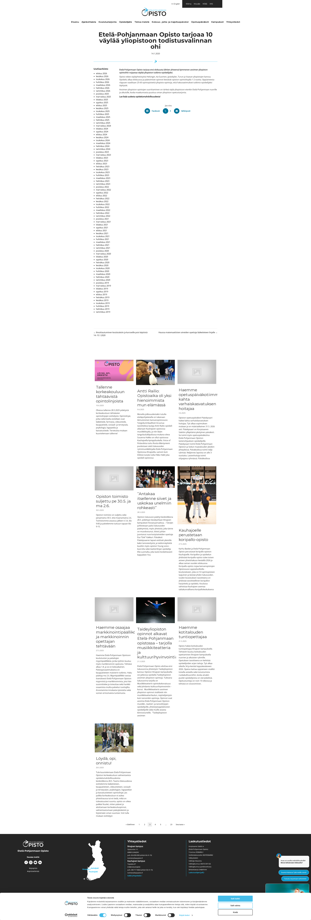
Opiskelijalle (125, 22)
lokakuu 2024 (102, 128)
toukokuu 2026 (103, 79)
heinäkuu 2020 (102, 262)
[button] (26, 862)
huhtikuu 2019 (102, 306)
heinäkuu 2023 (102, 166)
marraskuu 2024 (103, 125)
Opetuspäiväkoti (200, 22)
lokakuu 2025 (102, 99)
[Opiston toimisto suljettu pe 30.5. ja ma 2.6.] (114, 528)
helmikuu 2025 (102, 120)
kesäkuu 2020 (102, 265)
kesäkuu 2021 (102, 233)
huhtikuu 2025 (102, 114)
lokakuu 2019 (102, 288)
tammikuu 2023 (103, 184)
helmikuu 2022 (102, 213)
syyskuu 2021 (102, 227)
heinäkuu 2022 (102, 198)
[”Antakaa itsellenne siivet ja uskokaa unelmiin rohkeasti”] (155, 528)
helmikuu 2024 (102, 146)
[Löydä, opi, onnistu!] (114, 770)
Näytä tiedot (184, 915)
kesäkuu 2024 (102, 137)
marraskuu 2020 (103, 253)
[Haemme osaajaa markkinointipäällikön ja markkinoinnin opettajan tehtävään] (114, 657)
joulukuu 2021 (102, 219)
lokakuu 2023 (102, 157)
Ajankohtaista (89, 22)
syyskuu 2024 (102, 131)
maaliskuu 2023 (103, 178)
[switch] (127, 915)
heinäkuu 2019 (102, 297)
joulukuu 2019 (102, 283)
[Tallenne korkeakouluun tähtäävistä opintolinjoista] (114, 410)
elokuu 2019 (101, 294)
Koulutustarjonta (108, 22)
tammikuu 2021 (103, 248)
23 (171, 824)
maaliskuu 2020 (103, 274)
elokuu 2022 (101, 195)
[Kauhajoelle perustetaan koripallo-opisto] (196, 528)
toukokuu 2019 (103, 303)
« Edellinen (130, 824)
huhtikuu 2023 (102, 175)
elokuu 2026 (101, 73)
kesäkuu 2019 (102, 300)
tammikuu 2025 (103, 123)
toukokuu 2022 (103, 204)
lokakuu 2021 (102, 224)
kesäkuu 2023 (102, 169)
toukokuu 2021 (103, 236)
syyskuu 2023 (102, 160)
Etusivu (75, 22)
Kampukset (217, 22)
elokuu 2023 (101, 163)
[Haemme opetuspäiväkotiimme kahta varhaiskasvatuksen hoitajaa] (196, 410)
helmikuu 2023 (102, 181)
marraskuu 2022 (103, 189)
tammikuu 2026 (103, 91)
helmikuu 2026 (102, 88)
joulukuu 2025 (102, 93)
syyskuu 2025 (102, 102)
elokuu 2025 (101, 105)
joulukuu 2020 (102, 251)
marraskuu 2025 (103, 96)
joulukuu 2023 (102, 152)
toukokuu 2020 (103, 268)
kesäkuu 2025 (102, 108)
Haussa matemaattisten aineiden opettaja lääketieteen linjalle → (188, 332)
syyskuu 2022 (102, 192)
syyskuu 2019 (102, 291)
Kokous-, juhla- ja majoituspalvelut (170, 22)
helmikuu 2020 (102, 277)
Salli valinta (235, 905)
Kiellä (235, 912)
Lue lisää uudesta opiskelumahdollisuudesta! (139, 96)
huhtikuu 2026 (102, 82)
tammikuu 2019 (103, 312)
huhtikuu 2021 (102, 239)
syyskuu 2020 (102, 259)
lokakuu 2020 (102, 256)
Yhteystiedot (233, 22)
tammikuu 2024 (103, 149)
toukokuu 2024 (103, 140)
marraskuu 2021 (103, 221)
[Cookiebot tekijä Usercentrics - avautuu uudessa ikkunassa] (71, 915)
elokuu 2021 (101, 230)
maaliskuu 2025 (103, 117)
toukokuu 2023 (103, 172)
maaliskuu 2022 (103, 210)
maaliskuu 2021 (103, 242)
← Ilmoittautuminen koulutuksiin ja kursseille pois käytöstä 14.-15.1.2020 (120, 334)
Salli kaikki (235, 899)
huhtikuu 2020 (102, 271)
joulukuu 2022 (102, 187)
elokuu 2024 (101, 134)
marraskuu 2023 (103, 155)
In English (175, 4)
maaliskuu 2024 (103, 143)
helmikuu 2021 (102, 245)
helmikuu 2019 (102, 309)
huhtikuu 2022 (102, 207)
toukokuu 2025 (103, 111)
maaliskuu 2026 (103, 85)
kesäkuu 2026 (102, 76)
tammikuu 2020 (103, 280)
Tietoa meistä (141, 22)
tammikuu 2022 (103, 216)
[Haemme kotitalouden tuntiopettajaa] (196, 657)
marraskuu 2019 (103, 285)
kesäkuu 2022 (102, 201)
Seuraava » (180, 824)
